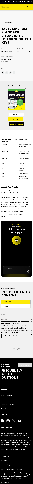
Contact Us (4, 400)
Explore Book (16, 114)
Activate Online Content (7, 404)
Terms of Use (5, 456)
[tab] (16, 302)
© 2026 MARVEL (5, 482)
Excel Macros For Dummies (6, 61)
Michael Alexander (7, 51)
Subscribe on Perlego (16, 124)
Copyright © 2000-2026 (7, 473)
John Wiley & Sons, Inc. (22, 473)
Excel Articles (8, 23)
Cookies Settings (5, 465)
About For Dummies (6, 395)
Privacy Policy (4, 460)
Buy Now (15, 119)
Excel (3, 216)
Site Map (3, 408)
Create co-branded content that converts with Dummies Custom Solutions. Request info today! (16, 2)
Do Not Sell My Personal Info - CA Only (12, 469)
